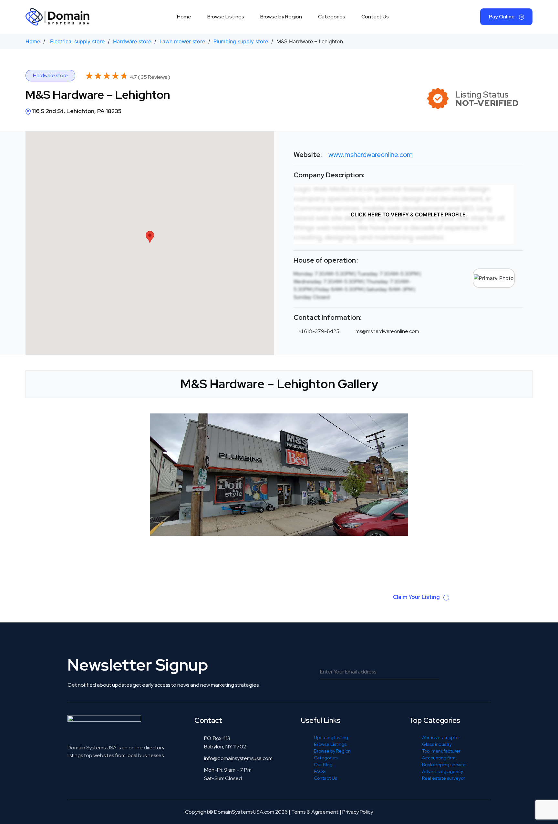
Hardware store (132, 41)
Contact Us (375, 16)
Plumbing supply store (240, 41)
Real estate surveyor (443, 778)
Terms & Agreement (315, 811)
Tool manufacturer (441, 751)
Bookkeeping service (444, 764)
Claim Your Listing (417, 596)
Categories (331, 16)
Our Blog (323, 764)
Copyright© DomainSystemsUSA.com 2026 (236, 811)
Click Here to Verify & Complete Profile (408, 214)
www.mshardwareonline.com (370, 154)
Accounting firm (439, 758)
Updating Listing (331, 737)
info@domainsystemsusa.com (238, 758)
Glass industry (437, 744)
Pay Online (502, 16)
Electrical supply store (77, 41)
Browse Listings (225, 16)
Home (184, 16)
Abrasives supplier (441, 737)
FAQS (320, 771)
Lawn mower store (182, 41)
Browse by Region (281, 16)
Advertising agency (442, 771)
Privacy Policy (357, 811)
